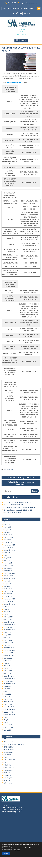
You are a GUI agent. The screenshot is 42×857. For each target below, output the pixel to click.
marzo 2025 (8, 563)
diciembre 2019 (9, 707)
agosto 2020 (8, 686)
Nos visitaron (8, 770)
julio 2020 (7, 689)
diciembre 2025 (9, 542)
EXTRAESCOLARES (10, 760)
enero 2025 (8, 568)
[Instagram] (24, 13)
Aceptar (6, 853)
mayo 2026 (8, 529)
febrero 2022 (8, 643)
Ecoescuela (8, 755)
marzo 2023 (8, 614)
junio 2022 (7, 632)
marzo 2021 (8, 668)
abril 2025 (7, 560)
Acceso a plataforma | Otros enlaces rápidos (18, 8)
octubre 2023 (8, 601)
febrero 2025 (8, 565)
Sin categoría (8, 778)
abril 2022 (7, 637)
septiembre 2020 (9, 684)
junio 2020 (7, 691)
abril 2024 (7, 586)
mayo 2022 (8, 635)
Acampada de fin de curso (12, 513)
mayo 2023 (8, 609)
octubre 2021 (8, 653)
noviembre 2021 (9, 650)
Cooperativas (8, 752)
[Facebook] (17, 13)
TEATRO (7, 780)
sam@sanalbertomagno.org (28, 3)
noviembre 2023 (9, 599)
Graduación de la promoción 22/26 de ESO (18, 510)
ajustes (17, 850)
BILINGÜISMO (9, 749)
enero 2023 (8, 619)
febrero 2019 (8, 727)
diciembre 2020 (9, 676)
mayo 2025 (8, 558)
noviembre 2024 (9, 573)
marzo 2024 (8, 589)
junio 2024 (7, 581)
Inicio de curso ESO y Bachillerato (21, 477)
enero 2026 (8, 540)
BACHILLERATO (9, 747)
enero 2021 (8, 673)
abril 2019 (7, 722)
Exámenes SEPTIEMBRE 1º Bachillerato (17, 505)
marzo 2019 (8, 725)
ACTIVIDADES (8, 742)
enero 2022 (8, 645)
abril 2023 (7, 612)
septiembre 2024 (9, 578)
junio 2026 (7, 527)
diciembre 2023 (9, 596)
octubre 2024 (8, 576)
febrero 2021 (8, 671)
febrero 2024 (8, 591)
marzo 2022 (8, 640)
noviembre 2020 (9, 679)
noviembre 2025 (9, 545)
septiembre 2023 (9, 604)
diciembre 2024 (9, 571)
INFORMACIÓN (8, 469)
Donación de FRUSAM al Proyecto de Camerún (19, 507)
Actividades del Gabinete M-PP (14, 744)
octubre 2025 (8, 547)
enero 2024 (8, 594)
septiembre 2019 (9, 715)
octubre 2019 (8, 712)
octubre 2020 (8, 681)
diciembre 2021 (9, 648)
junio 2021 (7, 661)
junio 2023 (7, 607)
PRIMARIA (7, 775)
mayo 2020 (8, 694)
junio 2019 (7, 717)
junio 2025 (7, 555)
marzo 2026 (8, 535)
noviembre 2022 (9, 625)
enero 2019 (8, 730)
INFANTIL (7, 765)
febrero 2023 (8, 617)
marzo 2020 (8, 699)
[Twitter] (13, 13)
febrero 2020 (8, 702)
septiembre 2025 (9, 550)
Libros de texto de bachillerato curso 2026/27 (19, 502)
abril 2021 (7, 666)
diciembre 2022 (9, 622)
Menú (23, 40)
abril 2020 (7, 697)
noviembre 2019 (9, 709)
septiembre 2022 (9, 630)
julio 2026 (7, 524)
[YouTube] (28, 13)
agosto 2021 (8, 658)
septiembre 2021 (9, 655)
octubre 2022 (8, 627)
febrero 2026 (8, 537)
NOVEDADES (8, 773)
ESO (5, 757)
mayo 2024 (8, 583)
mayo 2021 (8, 663)
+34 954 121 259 (12, 3)
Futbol (6, 762)
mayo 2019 (8, 720)
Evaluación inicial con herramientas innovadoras (21, 483)
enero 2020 (8, 704)
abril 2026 (7, 532)
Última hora (8, 783)
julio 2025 (7, 553)
